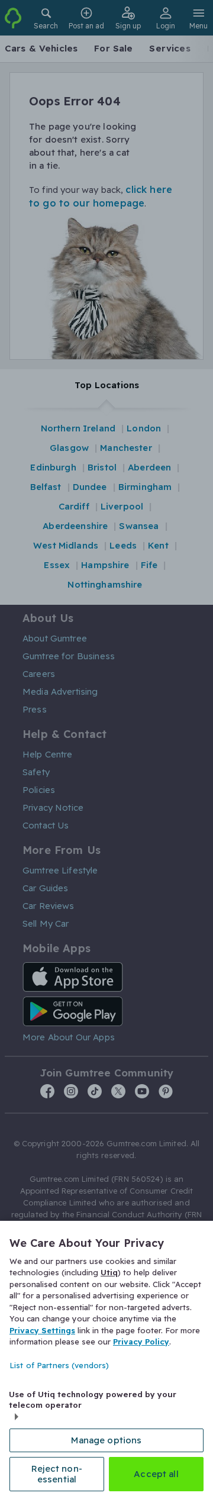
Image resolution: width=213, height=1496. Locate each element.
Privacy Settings (42, 1330)
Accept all (156, 1473)
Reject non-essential (56, 1474)
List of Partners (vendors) (59, 1365)
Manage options (106, 1440)
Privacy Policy (141, 1341)
